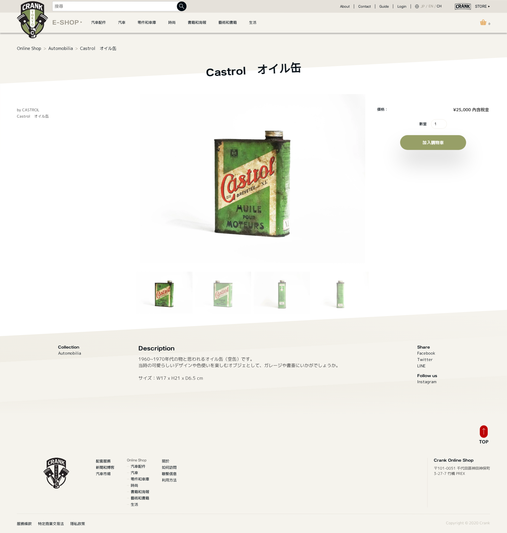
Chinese (440, 6)
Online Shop (29, 48)
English (433, 6)
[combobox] (117, 6)
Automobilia (60, 48)
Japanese (425, 6)
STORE (481, 6)
